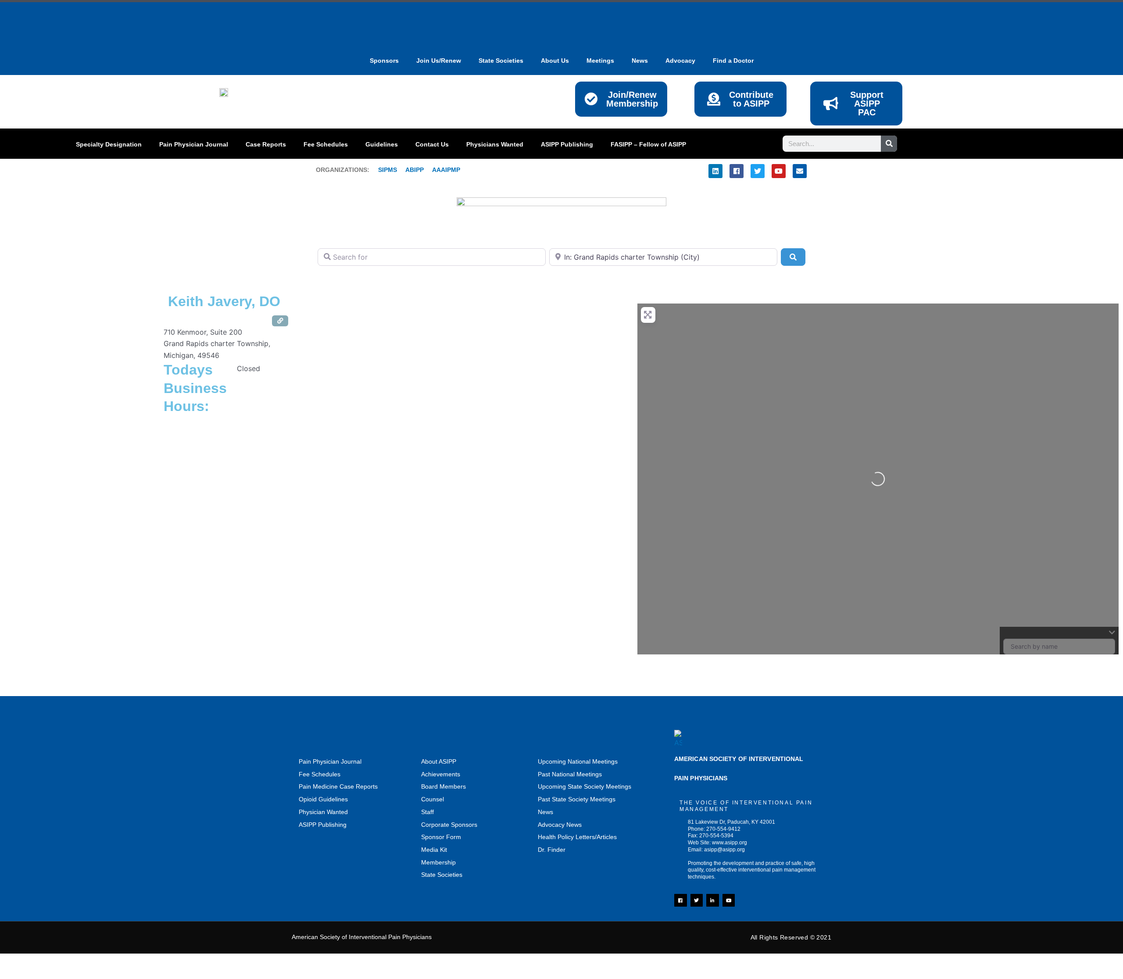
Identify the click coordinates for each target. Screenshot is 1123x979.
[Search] (889, 144)
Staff (427, 811)
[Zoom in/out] (17, 962)
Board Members (443, 786)
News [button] (640, 60)
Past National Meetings (570, 774)
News (545, 811)
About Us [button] (555, 60)
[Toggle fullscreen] (54, 962)
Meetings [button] (600, 60)
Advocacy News (560, 824)
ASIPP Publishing (567, 144)
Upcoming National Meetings (578, 761)
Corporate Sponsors (449, 824)
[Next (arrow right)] (54, 974)
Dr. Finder (551, 849)
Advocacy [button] (680, 60)
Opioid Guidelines (323, 799)
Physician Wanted (323, 811)
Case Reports (266, 144)
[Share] (92, 962)
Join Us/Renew (438, 60)
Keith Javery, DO (224, 301)
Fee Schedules (326, 144)
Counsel (432, 799)
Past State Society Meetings (576, 799)
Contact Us (432, 144)
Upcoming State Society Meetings (584, 786)
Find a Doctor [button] (733, 60)
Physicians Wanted (494, 144)
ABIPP (414, 169)
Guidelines (381, 144)
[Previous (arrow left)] (17, 974)
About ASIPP (438, 761)
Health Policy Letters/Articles (577, 836)
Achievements (440, 774)
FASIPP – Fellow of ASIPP (648, 144)
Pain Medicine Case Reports (338, 786)
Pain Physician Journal (193, 144)
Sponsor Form (441, 836)
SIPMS (383, 169)
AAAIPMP (446, 169)
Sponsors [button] (384, 60)
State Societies (501, 60)
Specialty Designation (109, 144)
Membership (438, 862)
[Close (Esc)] (129, 962)
